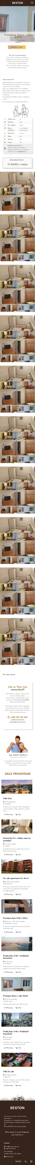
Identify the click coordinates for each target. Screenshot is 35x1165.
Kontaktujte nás (22, 151)
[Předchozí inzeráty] (3, 935)
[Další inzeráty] (30, 935)
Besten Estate (10, 1156)
